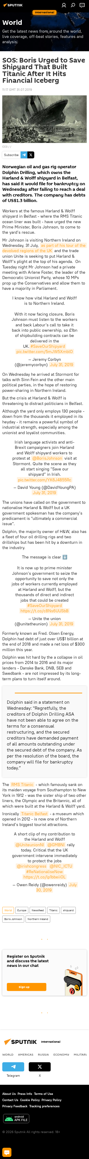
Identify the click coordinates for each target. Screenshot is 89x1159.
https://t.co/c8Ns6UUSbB (44, 610)
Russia (43, 1054)
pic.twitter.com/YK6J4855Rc (44, 479)
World (8, 910)
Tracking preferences (44, 1106)
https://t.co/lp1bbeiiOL (44, 877)
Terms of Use (43, 1094)
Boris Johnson (13, 919)
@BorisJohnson (47, 458)
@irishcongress (31, 866)
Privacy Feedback (14, 1106)
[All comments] (6, 1152)
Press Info (25, 1094)
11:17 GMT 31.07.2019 (17, 90)
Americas (25, 1054)
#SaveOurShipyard (48, 346)
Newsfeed (38, 910)
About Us (9, 1094)
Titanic (53, 910)
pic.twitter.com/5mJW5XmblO (44, 351)
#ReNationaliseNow (44, 871)
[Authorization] (63, 5)
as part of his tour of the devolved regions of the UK (44, 248)
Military (81, 1054)
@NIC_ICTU (61, 866)
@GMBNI (56, 844)
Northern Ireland (38, 919)
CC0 (5, 146)
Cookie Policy (30, 1100)
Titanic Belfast (34, 813)
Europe (21, 910)
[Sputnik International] (13, 7)
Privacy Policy (51, 1100)
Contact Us (10, 1100)
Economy (61, 1054)
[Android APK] (16, 1119)
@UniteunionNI (30, 844)
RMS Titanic (22, 784)
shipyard (68, 910)
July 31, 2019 (61, 364)
